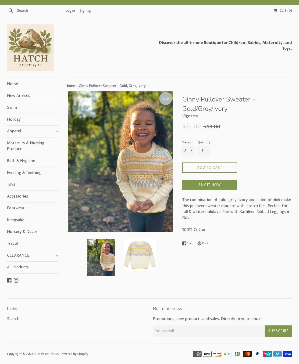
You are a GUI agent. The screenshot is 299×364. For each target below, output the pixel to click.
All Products (18, 267)
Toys (11, 184)
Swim (12, 107)
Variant (187, 142)
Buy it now (210, 185)
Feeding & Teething (24, 172)
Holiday (14, 119)
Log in (70, 10)
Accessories (17, 196)
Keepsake (15, 220)
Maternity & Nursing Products (25, 146)
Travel (12, 243)
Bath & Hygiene (21, 160)
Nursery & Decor (22, 231)
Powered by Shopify (74, 354)
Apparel (32, 131)
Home (12, 83)
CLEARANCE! (32, 255)
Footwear (16, 208)
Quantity (203, 142)
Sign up (85, 10)
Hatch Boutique (46, 354)
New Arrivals (18, 95)
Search (13, 318)
